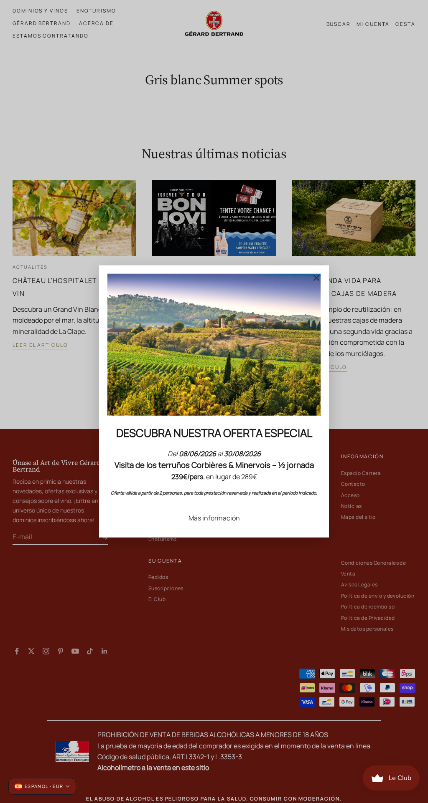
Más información (214, 518)
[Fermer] (316, 278)
